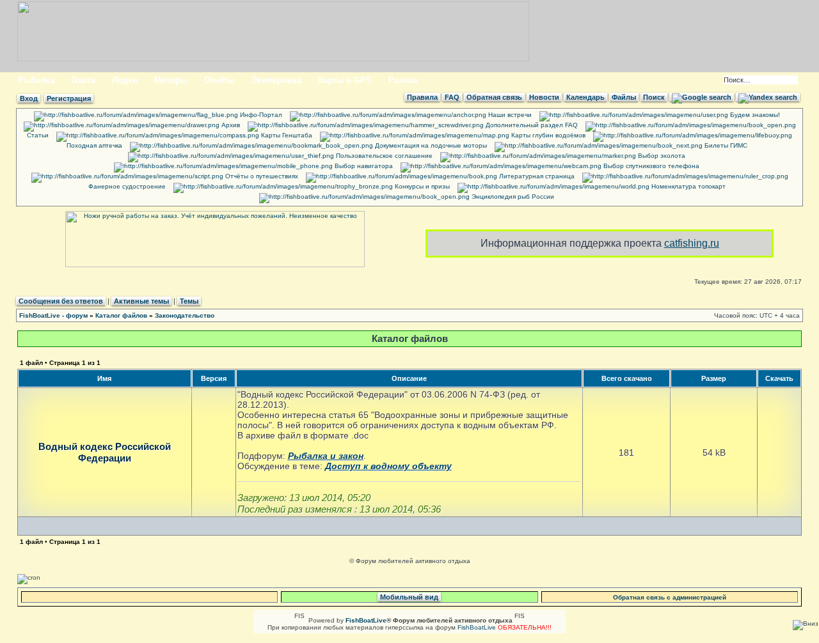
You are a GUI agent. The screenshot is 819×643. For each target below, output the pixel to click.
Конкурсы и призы (421, 186)
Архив (229, 124)
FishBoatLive (476, 627)
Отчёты (219, 80)
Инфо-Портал (260, 114)
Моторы (170, 80)
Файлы (624, 97)
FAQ (452, 97)
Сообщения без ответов (61, 301)
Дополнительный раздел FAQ (531, 124)
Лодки (125, 80)
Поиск (654, 97)
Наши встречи (509, 114)
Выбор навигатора (363, 165)
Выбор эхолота (660, 155)
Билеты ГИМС (725, 145)
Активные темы (141, 301)
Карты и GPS (345, 80)
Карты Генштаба (285, 135)
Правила (422, 97)
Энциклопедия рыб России (512, 196)
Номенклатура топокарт (687, 186)
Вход (29, 98)
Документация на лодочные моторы (430, 145)
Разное (402, 80)
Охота (83, 80)
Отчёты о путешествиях (260, 176)
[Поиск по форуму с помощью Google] (701, 97)
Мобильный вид (409, 597)
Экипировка (276, 80)
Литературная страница (536, 176)
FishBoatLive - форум (53, 315)
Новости (544, 97)
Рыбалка (36, 80)
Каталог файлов (121, 315)
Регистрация (69, 98)
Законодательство (184, 315)
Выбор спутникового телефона (650, 165)
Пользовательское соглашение (383, 155)
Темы (189, 301)
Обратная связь (494, 97)
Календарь (585, 97)
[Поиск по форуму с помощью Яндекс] (768, 97)
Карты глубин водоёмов (547, 135)
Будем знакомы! (754, 114)
